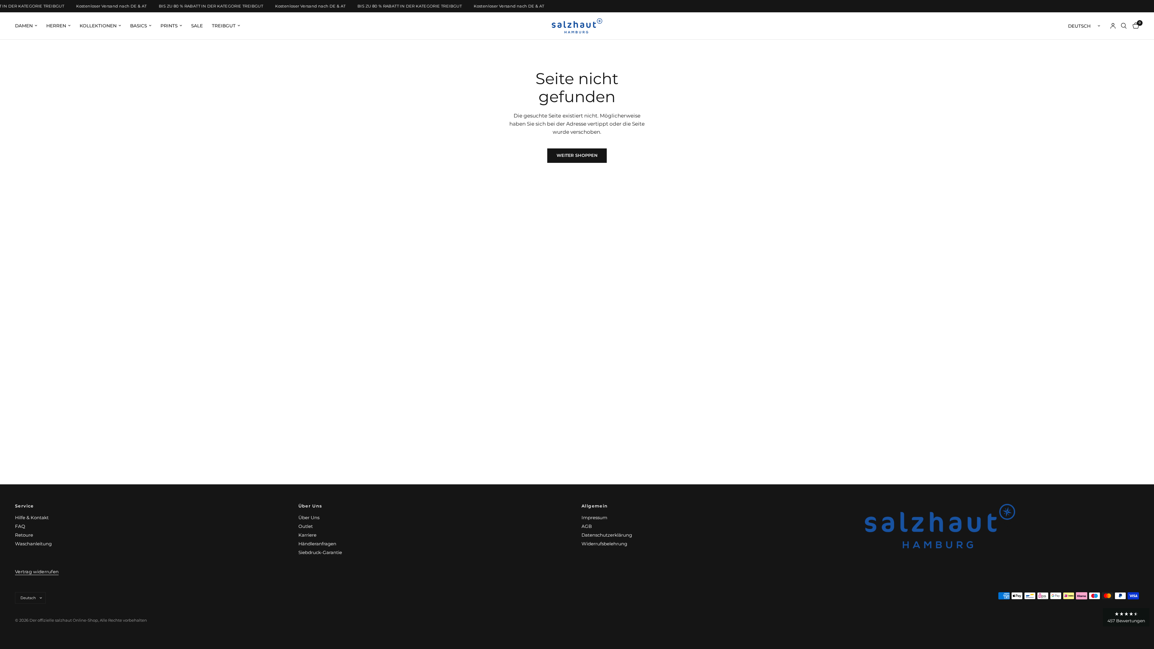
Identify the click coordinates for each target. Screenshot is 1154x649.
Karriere (307, 535)
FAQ (20, 526)
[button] (1126, 617)
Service (24, 506)
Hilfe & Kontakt (32, 517)
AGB (587, 526)
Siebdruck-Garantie (320, 552)
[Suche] (1124, 25)
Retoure (24, 535)
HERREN (56, 26)
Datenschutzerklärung (607, 535)
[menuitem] (28, 25)
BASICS (138, 26)
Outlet (305, 526)
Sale (197, 26)
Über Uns (310, 506)
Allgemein (595, 506)
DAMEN (24, 26)
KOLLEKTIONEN (98, 26)
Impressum (594, 517)
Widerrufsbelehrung (604, 544)
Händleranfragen (317, 544)
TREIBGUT (224, 26)
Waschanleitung (33, 544)
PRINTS (169, 26)
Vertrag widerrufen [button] (37, 571)
